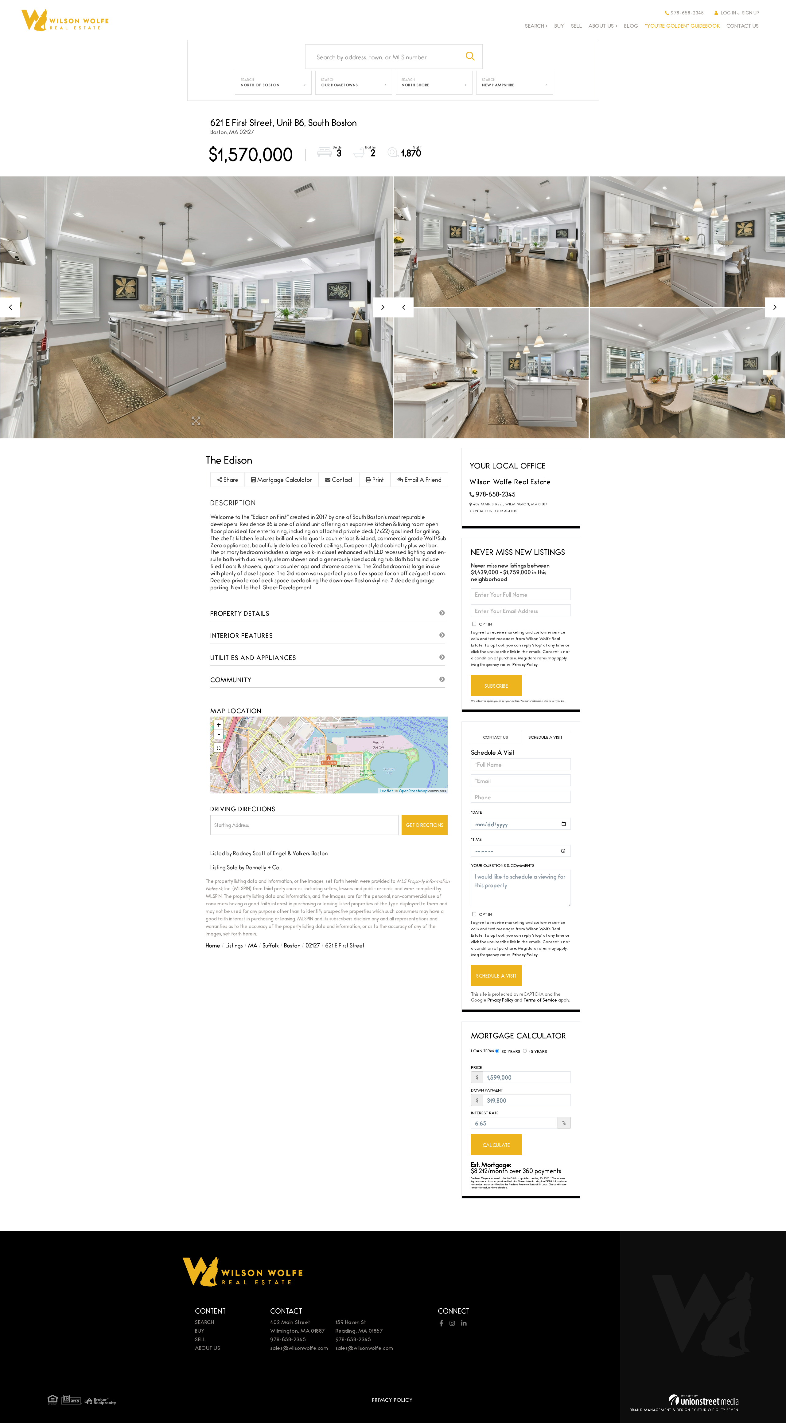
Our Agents (506, 510)
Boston (292, 945)
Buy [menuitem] (559, 25)
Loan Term (482, 1050)
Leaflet (386, 790)
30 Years (510, 1051)
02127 (312, 945)
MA (252, 945)
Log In (728, 12)
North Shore (416, 85)
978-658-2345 (687, 12)
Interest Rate (485, 1112)
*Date (476, 812)
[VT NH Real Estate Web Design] (703, 1399)
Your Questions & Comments (503, 865)
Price (476, 1067)
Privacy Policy (525, 664)
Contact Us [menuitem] (742, 25)
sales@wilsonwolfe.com (299, 1347)
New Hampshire (498, 85)
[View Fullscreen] (218, 747)
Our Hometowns (339, 85)
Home (213, 945)
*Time (476, 839)
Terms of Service (540, 999)
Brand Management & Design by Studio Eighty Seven (684, 1409)
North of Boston (260, 85)
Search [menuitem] (534, 25)
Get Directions (425, 824)
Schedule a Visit (545, 737)
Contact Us (481, 510)
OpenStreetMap (413, 790)
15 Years (537, 1051)
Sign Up (750, 12)
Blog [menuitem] (631, 25)
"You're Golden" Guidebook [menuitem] (682, 25)
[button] (470, 57)
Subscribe (496, 685)
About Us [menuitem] (601, 25)
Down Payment (487, 1090)
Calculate (496, 1144)
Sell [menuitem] (576, 25)
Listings (234, 945)
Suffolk (271, 945)
